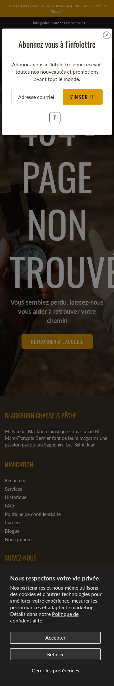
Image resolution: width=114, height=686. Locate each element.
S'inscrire (83, 96)
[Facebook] (54, 117)
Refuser (55, 654)
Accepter (55, 637)
